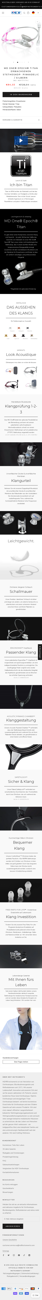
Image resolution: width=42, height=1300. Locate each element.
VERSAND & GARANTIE (12, 120)
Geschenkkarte (8, 1188)
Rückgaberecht (12, 1276)
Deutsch (35, 13)
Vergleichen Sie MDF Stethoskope (16, 1168)
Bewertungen (8, 1192)
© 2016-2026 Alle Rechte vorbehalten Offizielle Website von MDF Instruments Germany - (21, 1267)
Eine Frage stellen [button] (21, 1062)
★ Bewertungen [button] (40, 652)
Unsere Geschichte (10, 1240)
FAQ (4, 1161)
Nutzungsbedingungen (11, 1273)
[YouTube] (19, 1255)
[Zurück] (13, 62)
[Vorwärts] (28, 62)
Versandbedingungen (27, 1276)
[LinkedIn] (29, 1255)
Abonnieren (13, 1226)
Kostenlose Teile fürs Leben (13, 1145)
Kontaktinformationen (11, 1172)
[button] (21, 140)
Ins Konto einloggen (10, 1184)
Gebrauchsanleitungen (11, 1164)
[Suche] (24, 13)
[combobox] (35, 13)
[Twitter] (8, 1255)
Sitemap (6, 1251)
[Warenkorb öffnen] (28, 13)
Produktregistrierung (10, 1157)
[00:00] (21, 38)
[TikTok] (24, 1255)
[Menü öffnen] (3, 13)
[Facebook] (3, 1255)
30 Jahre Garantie (9, 1149)
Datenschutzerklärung (29, 1273)
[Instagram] (14, 1255)
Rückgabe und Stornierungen (13, 1153)
